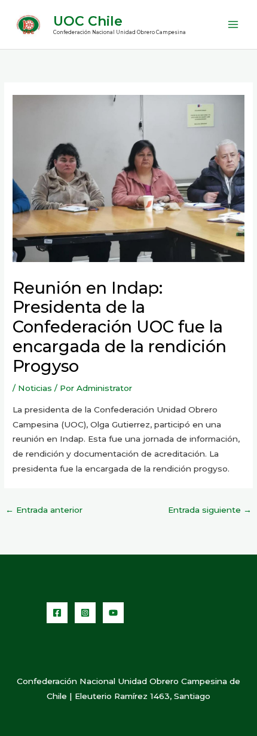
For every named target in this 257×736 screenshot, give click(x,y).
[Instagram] (85, 612)
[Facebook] (57, 612)
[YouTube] (113, 612)
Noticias (35, 388)
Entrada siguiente (210, 510)
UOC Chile (88, 21)
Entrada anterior (43, 510)
